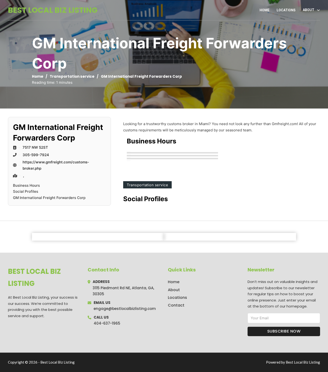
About (174, 290)
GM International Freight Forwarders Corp (49, 197)
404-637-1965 (107, 323)
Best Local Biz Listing (52, 10)
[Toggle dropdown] (318, 10)
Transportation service (72, 76)
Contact (176, 305)
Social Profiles (25, 191)
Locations (286, 10)
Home (264, 10)
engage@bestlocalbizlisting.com (125, 308)
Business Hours (26, 185)
